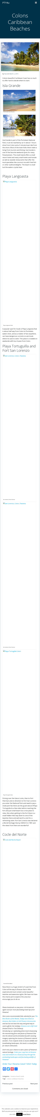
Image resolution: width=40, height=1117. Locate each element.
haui (5, 74)
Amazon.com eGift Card (29, 1026)
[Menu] (36, 2)
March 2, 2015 (13, 74)
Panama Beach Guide (17, 1076)
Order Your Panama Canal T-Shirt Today (19, 1064)
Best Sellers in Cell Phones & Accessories (22, 1021)
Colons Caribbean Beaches (15, 1079)
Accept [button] (19, 1114)
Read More (26, 1114)
